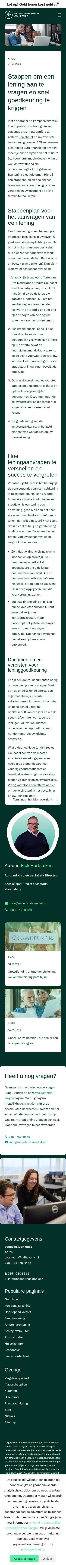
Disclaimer (12, 1397)
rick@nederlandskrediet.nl (28, 903)
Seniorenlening (15, 1318)
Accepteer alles (24, 1559)
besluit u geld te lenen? (27, 263)
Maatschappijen (16, 1384)
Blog (8, 1410)
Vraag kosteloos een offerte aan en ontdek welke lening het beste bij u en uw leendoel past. (31, 790)
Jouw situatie (14, 1337)
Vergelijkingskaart (17, 1378)
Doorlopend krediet (18, 1312)
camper (23, 121)
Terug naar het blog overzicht (32, 799)
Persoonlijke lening (17, 1306)
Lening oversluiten (17, 1331)
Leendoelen (13, 1350)
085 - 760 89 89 (19, 1137)
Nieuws (10, 1416)
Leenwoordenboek (17, 1356)
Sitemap (10, 1422)
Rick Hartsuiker (36, 865)
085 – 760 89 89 (19, 1273)
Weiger (47, 1559)
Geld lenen (12, 1299)
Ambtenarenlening (17, 1325)
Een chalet (26, 137)
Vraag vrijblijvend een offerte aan (33, 277)
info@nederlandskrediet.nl (27, 1142)
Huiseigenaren (14, 1343)
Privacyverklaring (16, 1403)
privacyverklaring (32, 1549)
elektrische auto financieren (27, 148)
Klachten (11, 1391)
